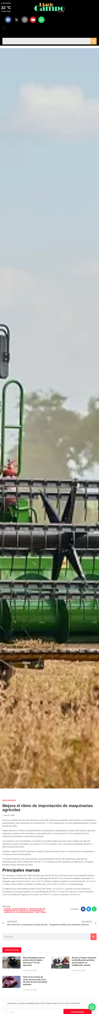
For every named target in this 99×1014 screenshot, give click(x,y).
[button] (4, 27)
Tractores (40, 912)
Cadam (7, 909)
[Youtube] (33, 19)
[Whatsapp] (41, 19)
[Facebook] (8, 19)
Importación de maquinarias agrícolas (24, 910)
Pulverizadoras (24, 912)
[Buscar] (94, 41)
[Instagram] (24, 19)
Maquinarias (9, 800)
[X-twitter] (16, 19)
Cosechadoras (20, 909)
